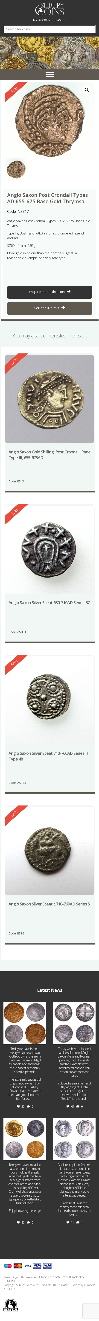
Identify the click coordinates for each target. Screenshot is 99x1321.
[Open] (24, 1023)
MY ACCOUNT (42, 20)
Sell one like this (46, 307)
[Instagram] (42, 1040)
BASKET (60, 20)
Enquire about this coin (47, 291)
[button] (87, 90)
